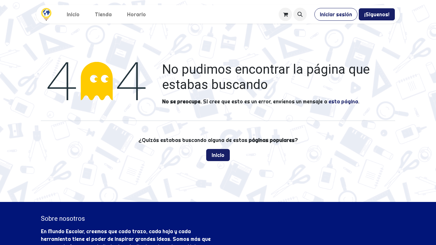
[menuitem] (73, 14)
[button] (300, 14)
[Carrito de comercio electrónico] (285, 14)
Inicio (218, 155)
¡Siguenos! (376, 14)
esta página (343, 101)
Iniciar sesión (336, 14)
